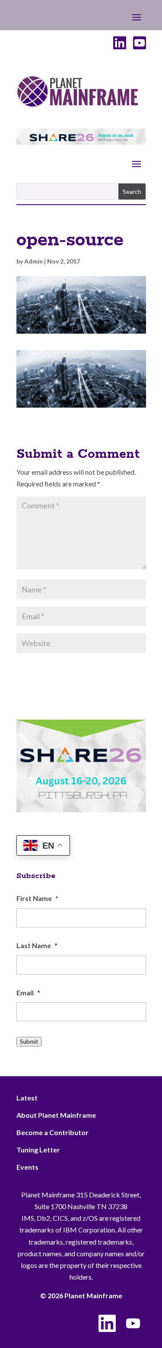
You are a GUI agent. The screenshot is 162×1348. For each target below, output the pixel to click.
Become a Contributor (52, 1132)
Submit (29, 1041)
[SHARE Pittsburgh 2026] (81, 142)
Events (27, 1167)
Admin (33, 261)
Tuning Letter (38, 1149)
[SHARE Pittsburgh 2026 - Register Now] (81, 809)
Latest (27, 1098)
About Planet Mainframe (56, 1115)
